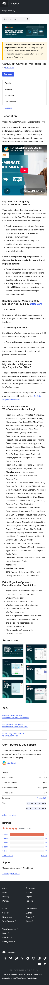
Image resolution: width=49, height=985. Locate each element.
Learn (4, 908)
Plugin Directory (8, 11)
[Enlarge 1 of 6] (20, 647)
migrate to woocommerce (36, 803)
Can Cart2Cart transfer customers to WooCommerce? (15, 716)
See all (44, 855)
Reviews (8, 89)
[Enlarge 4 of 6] (43, 647)
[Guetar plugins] (27, 19)
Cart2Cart (9, 67)
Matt (5, 933)
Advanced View (9, 815)
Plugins (29, 896)
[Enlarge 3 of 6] (20, 682)
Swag (29, 921)
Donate (30, 917)
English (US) (42, 798)
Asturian (11, 952)
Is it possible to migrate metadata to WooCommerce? (15, 725)
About (5, 888)
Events (29, 913)
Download (8, 74)
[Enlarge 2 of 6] (20, 662)
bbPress (7, 937)
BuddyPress (8, 942)
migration (29, 808)
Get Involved (31, 908)
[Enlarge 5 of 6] (43, 668)
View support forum (11, 873)
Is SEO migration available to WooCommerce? (13, 734)
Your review (7, 855)
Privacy (5, 901)
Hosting (5, 896)
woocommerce (40, 808)
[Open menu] (45, 3)
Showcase (30, 888)
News (4, 892)
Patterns (29, 901)
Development (11, 102)
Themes (29, 892)
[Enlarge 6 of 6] (43, 688)
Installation (9, 95)
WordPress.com (10, 929)
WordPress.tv (9, 921)
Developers (7, 917)
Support (8, 108)
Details (8, 83)
